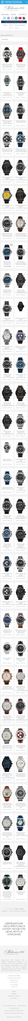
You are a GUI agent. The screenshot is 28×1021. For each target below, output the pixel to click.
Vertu (11, 25)
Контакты (13, 14)
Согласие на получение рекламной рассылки (14, 1013)
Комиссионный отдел (14, 978)
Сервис (16, 28)
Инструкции (14, 984)
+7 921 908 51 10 (22, 14)
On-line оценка (5, 14)
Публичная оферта (22, 1005)
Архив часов (14, 980)
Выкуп (11, 28)
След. (16, 909)
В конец (21, 909)
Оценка (14, 993)
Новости (14, 987)
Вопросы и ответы (14, 996)
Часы (5, 25)
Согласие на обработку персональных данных (14, 1010)
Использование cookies (14, 1008)
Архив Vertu (14, 982)
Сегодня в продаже (14, 975)
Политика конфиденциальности (9, 1005)
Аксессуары (20, 25)
